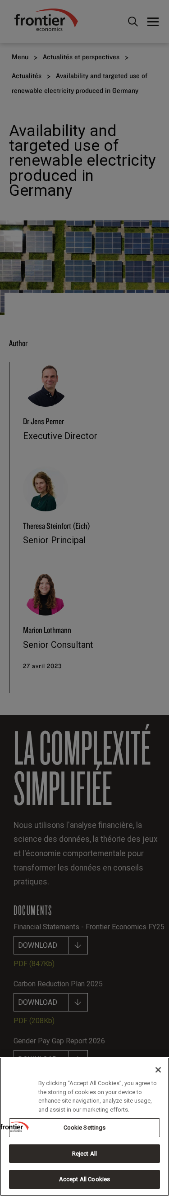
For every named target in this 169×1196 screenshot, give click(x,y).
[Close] (158, 1070)
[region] (84, 1126)
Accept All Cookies (84, 1179)
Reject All (84, 1153)
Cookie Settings (85, 1127)
